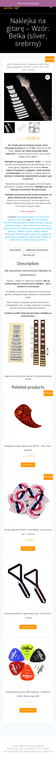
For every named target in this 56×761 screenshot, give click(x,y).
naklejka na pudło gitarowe (32, 228)
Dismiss (35, 3)
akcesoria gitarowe (12, 222)
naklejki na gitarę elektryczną (28, 234)
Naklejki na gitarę (24, 231)
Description (15, 250)
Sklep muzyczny (20, 64)
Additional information (37, 250)
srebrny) (42, 239)
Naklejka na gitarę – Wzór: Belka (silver (22, 225)
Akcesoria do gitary (36, 64)
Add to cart (28, 465)
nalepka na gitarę (30, 239)
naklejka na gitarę (43, 222)
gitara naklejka (28, 222)
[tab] (15, 249)
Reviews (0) (29, 255)
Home (9, 64)
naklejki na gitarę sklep (30, 237)
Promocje (21, 219)
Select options (28, 627)
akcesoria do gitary (39, 219)
